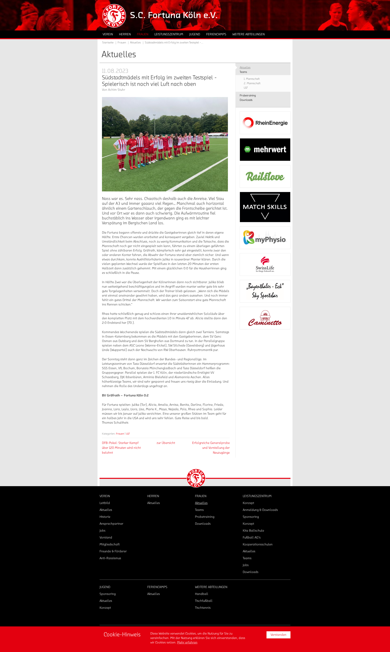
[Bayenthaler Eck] (265, 291)
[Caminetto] (265, 318)
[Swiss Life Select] (265, 264)
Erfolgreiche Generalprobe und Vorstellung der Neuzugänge (211, 447)
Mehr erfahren (187, 642)
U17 (128, 433)
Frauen (120, 433)
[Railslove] (265, 176)
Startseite (108, 42)
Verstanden (278, 634)
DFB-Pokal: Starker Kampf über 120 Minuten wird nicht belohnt (121, 447)
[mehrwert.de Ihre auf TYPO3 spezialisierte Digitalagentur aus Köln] (265, 149)
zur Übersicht (166, 443)
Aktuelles (135, 42)
